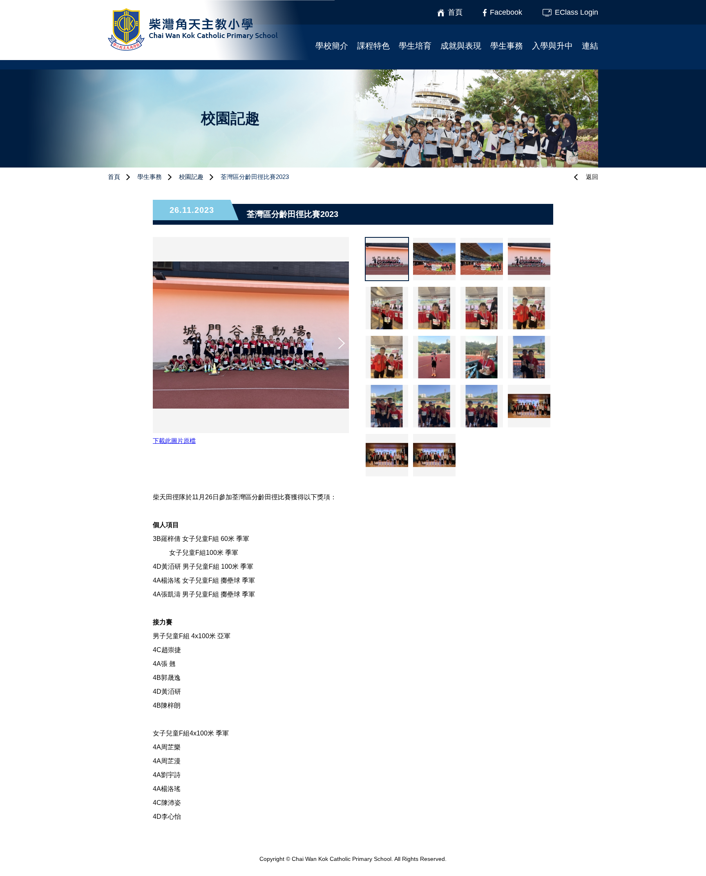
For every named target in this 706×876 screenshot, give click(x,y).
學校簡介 (331, 45)
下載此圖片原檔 (174, 440)
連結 (590, 45)
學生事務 (506, 45)
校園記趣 (191, 176)
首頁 (114, 176)
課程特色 (373, 45)
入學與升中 (552, 45)
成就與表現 (460, 45)
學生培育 (415, 45)
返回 (592, 176)
